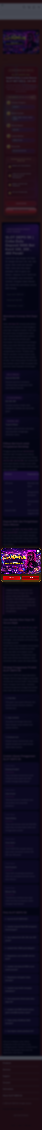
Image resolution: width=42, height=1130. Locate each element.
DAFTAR (30, 578)
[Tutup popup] (38, 551)
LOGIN (11, 578)
